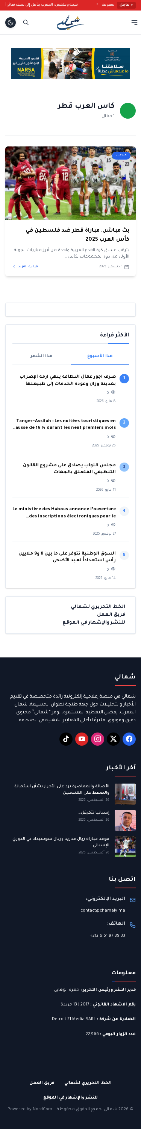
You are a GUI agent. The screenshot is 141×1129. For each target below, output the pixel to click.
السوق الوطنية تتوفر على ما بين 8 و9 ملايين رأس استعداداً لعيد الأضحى (67, 557)
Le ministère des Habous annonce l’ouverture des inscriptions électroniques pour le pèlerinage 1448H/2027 (64, 513)
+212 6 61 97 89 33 (107, 936)
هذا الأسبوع (99, 356)
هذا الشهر (41, 356)
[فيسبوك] (129, 739)
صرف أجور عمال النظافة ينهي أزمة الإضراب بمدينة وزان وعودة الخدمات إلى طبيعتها (68, 380)
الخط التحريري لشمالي (98, 607)
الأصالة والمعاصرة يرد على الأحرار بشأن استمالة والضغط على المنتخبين (61, 789)
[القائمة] (134, 22)
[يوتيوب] (81, 739)
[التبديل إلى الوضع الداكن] (10, 22)
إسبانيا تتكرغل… (93, 813)
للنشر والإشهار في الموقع (93, 623)
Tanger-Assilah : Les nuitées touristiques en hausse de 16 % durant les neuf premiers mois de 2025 (64, 425)
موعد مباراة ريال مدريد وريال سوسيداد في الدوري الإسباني (60, 842)
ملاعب (121, 156)
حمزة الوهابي (66, 990)
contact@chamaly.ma (102, 911)
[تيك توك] (66, 739)
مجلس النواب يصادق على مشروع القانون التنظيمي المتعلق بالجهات (69, 469)
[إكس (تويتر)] (113, 739)
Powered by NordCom (30, 1109)
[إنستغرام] (97, 739)
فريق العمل (111, 615)
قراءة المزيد (27, 267)
